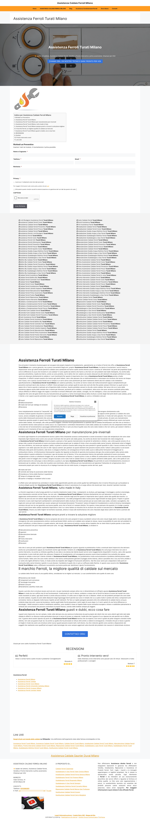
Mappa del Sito (90, 815)
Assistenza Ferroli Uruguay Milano (29, 688)
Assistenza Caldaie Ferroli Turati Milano (50, 743)
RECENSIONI (20, 133)
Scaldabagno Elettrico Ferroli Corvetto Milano (71, 786)
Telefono (17, 159)
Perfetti (18, 135)
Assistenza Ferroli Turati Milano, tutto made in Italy (32, 124)
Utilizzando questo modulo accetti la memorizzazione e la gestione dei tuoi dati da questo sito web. (46, 189)
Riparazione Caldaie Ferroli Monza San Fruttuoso (73, 789)
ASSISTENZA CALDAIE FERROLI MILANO (53, 8)
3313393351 (24, 788)
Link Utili (19, 140)
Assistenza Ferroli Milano (26, 679)
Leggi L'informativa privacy (63, 815)
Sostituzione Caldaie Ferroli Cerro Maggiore (71, 795)
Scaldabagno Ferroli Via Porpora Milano (69, 777)
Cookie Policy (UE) (79, 815)
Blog (70, 8)
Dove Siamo (105, 8)
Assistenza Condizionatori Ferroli (86, 8)
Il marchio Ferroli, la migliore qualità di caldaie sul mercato (34, 128)
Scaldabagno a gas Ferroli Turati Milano (99, 746)
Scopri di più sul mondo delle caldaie (26, 739)
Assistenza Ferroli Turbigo (27, 681)
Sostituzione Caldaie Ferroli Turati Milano (63, 748)
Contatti (114, 8)
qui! (48, 186)
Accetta (59, 416)
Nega (72, 416)
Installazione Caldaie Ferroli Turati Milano (99, 743)
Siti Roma (102, 817)
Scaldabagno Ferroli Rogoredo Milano (69, 780)
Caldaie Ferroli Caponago (64, 769)
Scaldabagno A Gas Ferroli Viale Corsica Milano (72, 771)
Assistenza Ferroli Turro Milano (28, 684)
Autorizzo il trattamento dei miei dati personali (29, 182)
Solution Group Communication (88, 817)
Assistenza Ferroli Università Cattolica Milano (33, 686)
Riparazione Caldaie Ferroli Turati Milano (70, 746)
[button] (95, 402)
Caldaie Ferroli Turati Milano (74, 743)
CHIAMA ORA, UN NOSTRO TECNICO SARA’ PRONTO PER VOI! (75, 61)
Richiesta (17, 166)
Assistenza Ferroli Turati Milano (26, 120)
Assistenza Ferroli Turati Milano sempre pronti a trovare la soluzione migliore (40, 126)
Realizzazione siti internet (69, 817)
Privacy (16, 178)
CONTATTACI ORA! (75, 634)
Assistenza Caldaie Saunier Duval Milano (75, 755)
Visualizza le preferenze (87, 416)
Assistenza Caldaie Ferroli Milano (75, 3)
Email (78, 159)
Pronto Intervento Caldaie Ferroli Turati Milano (39, 746)
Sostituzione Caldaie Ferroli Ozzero (68, 792)
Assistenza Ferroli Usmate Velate (29, 690)
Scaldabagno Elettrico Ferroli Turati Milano (33, 748)
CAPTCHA (17, 193)
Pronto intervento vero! (23, 137)
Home (34, 8)
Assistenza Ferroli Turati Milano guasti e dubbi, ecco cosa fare (35, 131)
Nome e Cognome (20, 151)
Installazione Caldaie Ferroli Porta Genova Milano (73, 774)
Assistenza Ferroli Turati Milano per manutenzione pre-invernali (36, 122)
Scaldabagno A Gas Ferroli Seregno (68, 783)
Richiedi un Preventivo (22, 117)
